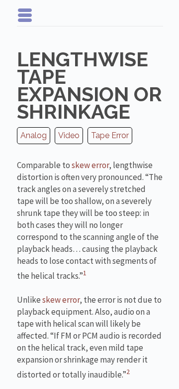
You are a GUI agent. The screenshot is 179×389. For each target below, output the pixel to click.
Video (69, 135)
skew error (90, 165)
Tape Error (110, 135)
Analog (33, 135)
